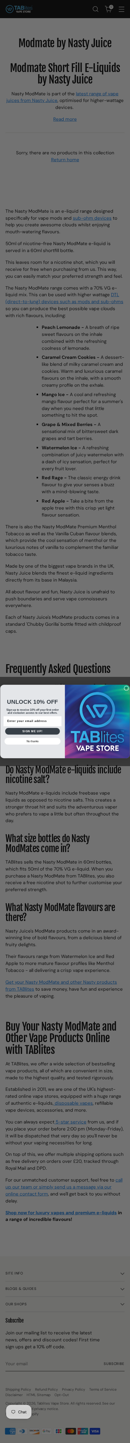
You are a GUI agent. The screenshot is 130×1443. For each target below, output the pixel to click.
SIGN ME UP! (32, 731)
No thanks (33, 741)
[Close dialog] (126, 688)
